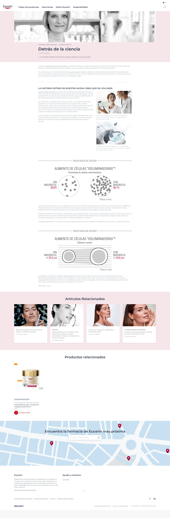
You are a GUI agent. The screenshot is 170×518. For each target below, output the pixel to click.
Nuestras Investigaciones (47, 44)
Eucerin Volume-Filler (77, 72)
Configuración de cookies (23, 498)
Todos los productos (28, 7)
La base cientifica (65, 44)
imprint (52, 498)
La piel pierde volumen (46, 92)
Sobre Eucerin (63, 7)
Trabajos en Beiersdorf (102, 506)
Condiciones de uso (41, 498)
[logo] (8, 7)
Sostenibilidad (80, 7)
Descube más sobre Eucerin (25, 490)
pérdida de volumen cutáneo (56, 66)
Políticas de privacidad (65, 498)
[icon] (99, 437)
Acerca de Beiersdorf (120, 506)
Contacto (66, 479)
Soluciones (47, 7)
